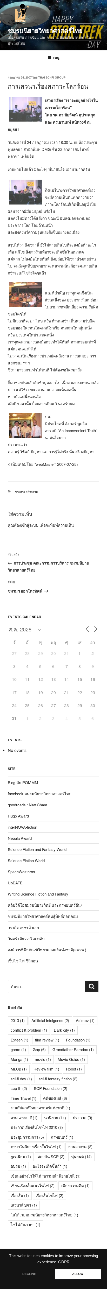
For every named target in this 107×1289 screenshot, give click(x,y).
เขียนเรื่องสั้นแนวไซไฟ (33, 1185)
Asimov (85, 1020)
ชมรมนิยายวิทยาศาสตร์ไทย (45, 30)
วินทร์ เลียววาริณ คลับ (26, 938)
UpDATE (15, 882)
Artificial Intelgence (50, 1020)
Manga (19, 1059)
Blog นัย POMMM (23, 782)
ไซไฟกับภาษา (25, 1224)
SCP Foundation (50, 1088)
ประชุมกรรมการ (27, 1137)
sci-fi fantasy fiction (58, 1078)
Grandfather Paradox (73, 1049)
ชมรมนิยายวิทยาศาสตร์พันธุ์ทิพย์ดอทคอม (43, 916)
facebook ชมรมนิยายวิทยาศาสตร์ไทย (39, 793)
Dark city (64, 1030)
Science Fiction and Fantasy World (37, 849)
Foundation (78, 1040)
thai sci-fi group (51, 77)
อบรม (18, 1166)
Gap (39, 1049)
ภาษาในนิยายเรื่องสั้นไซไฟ (36, 1146)
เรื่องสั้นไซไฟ (49, 1195)
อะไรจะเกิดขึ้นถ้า (50, 1166)
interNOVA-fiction (22, 827)
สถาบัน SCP (51, 1156)
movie (43, 1059)
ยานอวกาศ (80, 1146)
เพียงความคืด (75, 1185)
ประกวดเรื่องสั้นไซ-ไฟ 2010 (37, 1127)
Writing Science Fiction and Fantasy (38, 894)
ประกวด (82, 1117)
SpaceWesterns (21, 871)
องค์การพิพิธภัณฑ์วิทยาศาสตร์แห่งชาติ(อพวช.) (47, 949)
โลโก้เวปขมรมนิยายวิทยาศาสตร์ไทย (44, 1214)
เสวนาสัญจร (24, 1205)
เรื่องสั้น (20, 1195)
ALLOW (77, 1274)
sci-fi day (21, 1078)
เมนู (56, 57)
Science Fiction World (26, 860)
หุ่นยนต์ (81, 1156)
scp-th (19, 1088)
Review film (46, 1069)
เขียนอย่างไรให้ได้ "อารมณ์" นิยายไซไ (46, 1176)
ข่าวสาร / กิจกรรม (26, 492)
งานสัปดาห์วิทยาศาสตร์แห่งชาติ (40, 1107)
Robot (74, 1069)
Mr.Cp (19, 1069)
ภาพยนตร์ (62, 1137)
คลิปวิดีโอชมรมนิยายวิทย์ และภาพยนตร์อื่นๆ (45, 905)
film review (47, 1040)
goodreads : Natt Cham (27, 804)
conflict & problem (29, 1030)
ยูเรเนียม (21, 1156)
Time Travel (23, 1098)
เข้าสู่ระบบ (29, 525)
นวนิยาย (55, 1117)
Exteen (19, 1040)
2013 (18, 1020)
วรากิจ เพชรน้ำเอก (23, 927)
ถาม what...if (24, 1117)
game (18, 1049)
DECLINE (29, 1274)
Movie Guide (71, 1059)
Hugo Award (18, 816)
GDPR (64, 1262)
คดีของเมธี (55, 1098)
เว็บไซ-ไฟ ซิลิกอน (23, 960)
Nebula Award (20, 838)
